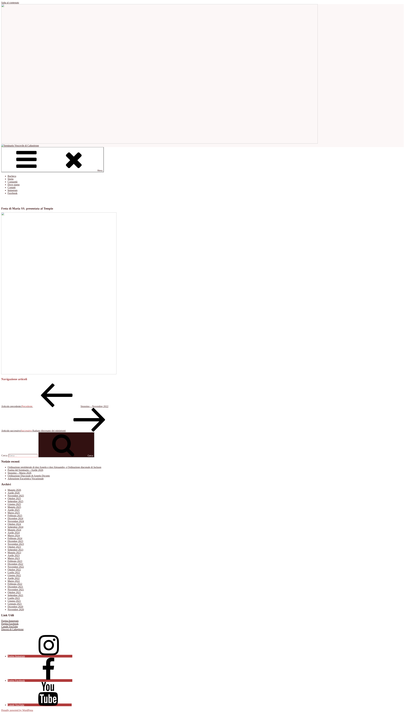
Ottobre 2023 (14, 547)
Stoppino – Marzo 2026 (19, 473)
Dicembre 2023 (15, 541)
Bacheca (12, 176)
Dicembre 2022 (15, 564)
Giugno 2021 (14, 601)
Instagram (12, 190)
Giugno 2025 (14, 504)
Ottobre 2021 (14, 592)
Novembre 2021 (16, 589)
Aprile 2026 (14, 492)
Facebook (12, 193)
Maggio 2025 (14, 507)
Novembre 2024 (16, 521)
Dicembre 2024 (15, 518)
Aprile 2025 (14, 510)
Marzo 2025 (14, 512)
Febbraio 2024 (15, 538)
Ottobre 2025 (14, 498)
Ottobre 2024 (14, 524)
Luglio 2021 (14, 598)
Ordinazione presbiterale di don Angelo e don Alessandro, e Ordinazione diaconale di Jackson (54, 467)
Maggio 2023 (14, 552)
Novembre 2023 (16, 544)
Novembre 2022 (16, 566)
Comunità (12, 181)
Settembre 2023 (15, 549)
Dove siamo (14, 184)
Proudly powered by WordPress (17, 710)
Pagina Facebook (10, 623)
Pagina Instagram (10, 620)
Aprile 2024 (14, 532)
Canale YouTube (9, 626)
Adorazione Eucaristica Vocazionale (26, 478)
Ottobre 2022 (14, 569)
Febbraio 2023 (15, 561)
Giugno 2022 (14, 575)
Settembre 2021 (15, 595)
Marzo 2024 (14, 535)
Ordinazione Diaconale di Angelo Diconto (29, 475)
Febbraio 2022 (15, 584)
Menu (100, 170)
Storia (10, 179)
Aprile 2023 (14, 555)
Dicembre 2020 (15, 606)
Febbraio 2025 (15, 515)
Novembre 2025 (16, 495)
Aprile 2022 (14, 578)
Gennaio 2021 (15, 603)
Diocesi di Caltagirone (12, 629)
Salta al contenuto (10, 2)
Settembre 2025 (15, 501)
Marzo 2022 (14, 581)
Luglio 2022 (14, 572)
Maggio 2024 (14, 529)
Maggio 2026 (14, 490)
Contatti (12, 187)
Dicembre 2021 (15, 586)
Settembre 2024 (15, 527)
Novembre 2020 (16, 609)
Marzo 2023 (14, 558)
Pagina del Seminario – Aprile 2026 (25, 470)
